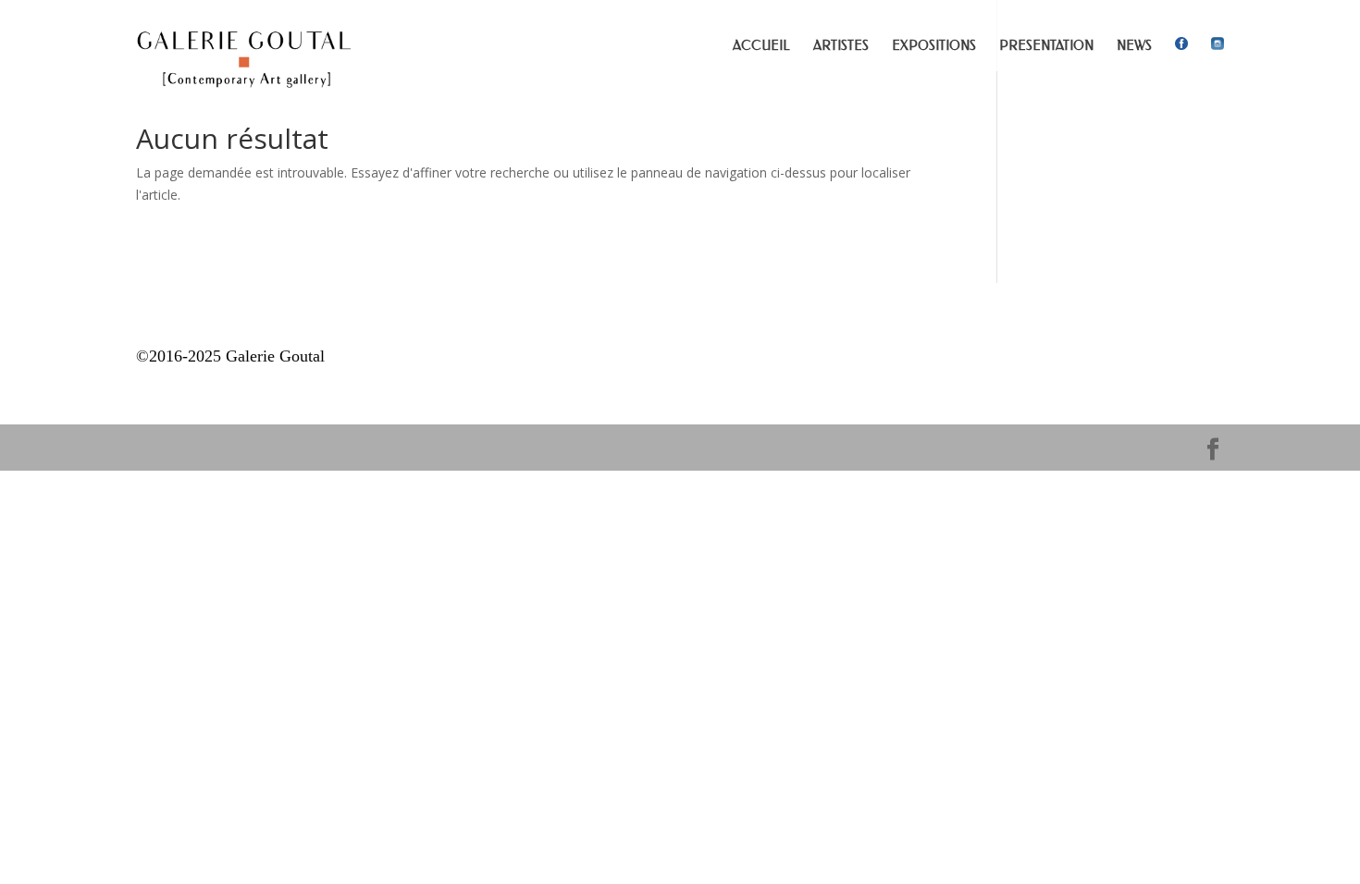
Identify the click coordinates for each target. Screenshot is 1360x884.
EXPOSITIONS (934, 47)
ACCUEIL (761, 47)
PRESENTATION (1046, 47)
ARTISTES (841, 47)
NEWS (1134, 47)
